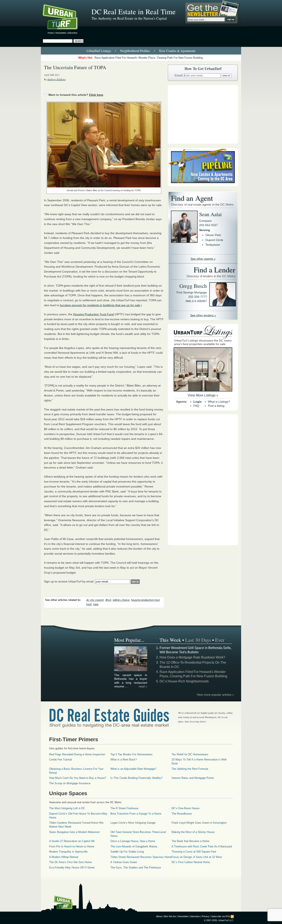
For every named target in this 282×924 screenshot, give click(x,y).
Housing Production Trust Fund (93, 314)
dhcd (108, 600)
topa (95, 604)
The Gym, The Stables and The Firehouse (135, 867)
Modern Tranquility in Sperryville (68, 851)
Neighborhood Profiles (135, 51)
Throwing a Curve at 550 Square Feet (194, 851)
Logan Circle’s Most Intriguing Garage (132, 822)
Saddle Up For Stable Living (127, 851)
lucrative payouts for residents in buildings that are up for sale (100, 305)
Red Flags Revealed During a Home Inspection (77, 754)
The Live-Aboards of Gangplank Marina (133, 846)
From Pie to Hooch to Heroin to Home (71, 846)
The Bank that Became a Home (190, 841)
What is (219, 401)
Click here (96, 94)
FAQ (196, 405)
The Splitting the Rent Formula (190, 768)
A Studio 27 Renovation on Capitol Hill (72, 841)
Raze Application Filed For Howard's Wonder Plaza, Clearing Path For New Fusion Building (149, 57)
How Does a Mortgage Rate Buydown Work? (192, 657)
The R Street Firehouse (124, 808)
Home (51, 33)
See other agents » (203, 258)
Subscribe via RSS (220, 916)
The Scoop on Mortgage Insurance (69, 783)
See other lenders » (203, 315)
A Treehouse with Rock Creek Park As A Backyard (202, 846)
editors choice (121, 600)
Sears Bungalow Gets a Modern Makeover (74, 832)
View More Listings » (203, 395)
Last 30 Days (198, 640)
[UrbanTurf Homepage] (63, 17)
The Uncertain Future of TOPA (75, 67)
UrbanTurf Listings (98, 51)
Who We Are (170, 916)
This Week (170, 640)
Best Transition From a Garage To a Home (135, 813)
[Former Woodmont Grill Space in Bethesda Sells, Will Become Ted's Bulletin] (131, 670)
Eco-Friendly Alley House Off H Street (72, 867)
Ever (219, 640)
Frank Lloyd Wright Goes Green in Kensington (199, 822)
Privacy (205, 916)
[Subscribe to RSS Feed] (232, 916)
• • (141, 51)
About (159, 916)
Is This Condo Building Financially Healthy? (136, 777)
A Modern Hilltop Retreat (63, 857)
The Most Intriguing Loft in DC (67, 808)
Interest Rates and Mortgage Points (193, 777)
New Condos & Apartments (177, 51)
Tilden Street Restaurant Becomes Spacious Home (141, 857)
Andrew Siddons (56, 79)
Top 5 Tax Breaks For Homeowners (131, 754)
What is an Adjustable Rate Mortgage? (133, 768)
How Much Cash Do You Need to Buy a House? (77, 777)
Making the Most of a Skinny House (193, 832)
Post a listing (216, 405)
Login (197, 401)
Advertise (72, 33)
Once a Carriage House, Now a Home (132, 841)
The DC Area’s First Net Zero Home (70, 862)
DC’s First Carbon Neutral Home (191, 862)
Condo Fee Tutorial (60, 759)
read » (143, 686)
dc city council (95, 600)
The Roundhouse (182, 813)
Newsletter (61, 33)
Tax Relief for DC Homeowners (190, 754)
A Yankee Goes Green (123, 862)
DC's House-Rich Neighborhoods (184, 681)
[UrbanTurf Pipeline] (203, 185)
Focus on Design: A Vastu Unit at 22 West (197, 857)
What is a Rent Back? (123, 759)
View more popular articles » (215, 694)
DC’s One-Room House (185, 808)
